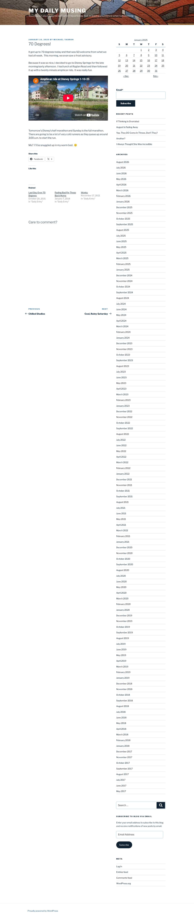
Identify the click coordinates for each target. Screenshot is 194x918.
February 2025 (123, 264)
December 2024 (124, 275)
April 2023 (121, 388)
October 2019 (123, 627)
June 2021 (121, 513)
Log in (119, 866)
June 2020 (121, 581)
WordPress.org (123, 883)
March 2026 (122, 190)
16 (148, 60)
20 (126, 65)
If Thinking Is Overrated (127, 121)
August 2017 (122, 774)
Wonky (84, 192)
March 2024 (122, 326)
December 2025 (124, 207)
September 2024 (124, 292)
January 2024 (123, 337)
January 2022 (122, 473)
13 (126, 60)
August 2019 (122, 638)
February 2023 (123, 400)
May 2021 (121, 519)
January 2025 (123, 269)
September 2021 (124, 496)
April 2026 (121, 184)
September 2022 (124, 428)
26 (119, 70)
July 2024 (121, 303)
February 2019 (123, 672)
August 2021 (122, 502)
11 (163, 55)
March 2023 (122, 394)
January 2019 (122, 677)
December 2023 (124, 343)
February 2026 (123, 196)
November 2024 (124, 281)
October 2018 (123, 694)
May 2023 (121, 383)
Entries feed (122, 872)
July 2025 (121, 235)
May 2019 (121, 655)
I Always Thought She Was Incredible (134, 144)
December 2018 (124, 683)
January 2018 (122, 746)
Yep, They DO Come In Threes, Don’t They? (137, 132)
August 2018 (122, 706)
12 (119, 60)
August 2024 (122, 298)
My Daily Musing (57, 10)
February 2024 (123, 332)
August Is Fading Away (127, 127)
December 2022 (124, 411)
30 (148, 70)
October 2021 (123, 490)
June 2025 (121, 241)
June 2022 (121, 445)
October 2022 (123, 422)
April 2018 (121, 729)
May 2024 (121, 315)
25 (163, 65)
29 (141, 70)
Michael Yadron (64, 40)
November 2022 (124, 417)
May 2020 (121, 587)
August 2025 (122, 230)
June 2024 (121, 309)
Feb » (155, 76)
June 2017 (121, 785)
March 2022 (122, 462)
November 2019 (124, 621)
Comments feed (124, 877)
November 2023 (124, 349)
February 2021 (123, 536)
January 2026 (123, 201)
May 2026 (121, 179)
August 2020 (122, 570)
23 (148, 65)
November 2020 (124, 553)
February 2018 (123, 740)
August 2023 (122, 366)
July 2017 (120, 780)
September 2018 (124, 700)
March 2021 (122, 530)
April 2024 (121, 320)
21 (134, 65)
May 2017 (121, 791)
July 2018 (120, 712)
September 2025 (124, 224)
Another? (120, 138)
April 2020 (121, 592)
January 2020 (123, 610)
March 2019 (122, 666)
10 (156, 55)
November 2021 (124, 485)
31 (156, 70)
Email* (119, 90)
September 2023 (124, 360)
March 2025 (122, 258)
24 (156, 65)
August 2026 (122, 162)
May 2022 (121, 451)
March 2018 (122, 734)
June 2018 (121, 717)
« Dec (126, 76)
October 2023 (123, 354)
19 (119, 65)
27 (126, 70)
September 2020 (124, 564)
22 (141, 65)
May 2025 (121, 247)
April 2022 (121, 456)
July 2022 (120, 439)
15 (141, 60)
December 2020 (124, 547)
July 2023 (121, 371)
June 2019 (121, 649)
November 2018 (124, 689)
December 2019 (124, 615)
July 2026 (121, 167)
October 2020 (123, 558)
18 (163, 60)
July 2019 (120, 644)
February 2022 (123, 468)
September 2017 (124, 768)
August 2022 (122, 434)
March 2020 (122, 598)
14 (134, 60)
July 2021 (120, 508)
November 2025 (124, 213)
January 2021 (122, 541)
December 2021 (124, 479)
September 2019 (124, 632)
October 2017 (123, 763)
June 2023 (121, 377)
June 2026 (121, 173)
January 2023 (123, 405)
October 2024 (123, 286)
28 (134, 70)
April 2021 (121, 525)
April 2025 (121, 252)
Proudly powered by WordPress (43, 911)
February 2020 (123, 604)
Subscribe (124, 845)
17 (156, 60)
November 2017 (124, 757)
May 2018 (121, 723)
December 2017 (124, 751)
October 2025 (123, 218)
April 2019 (121, 661)
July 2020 (121, 575)
